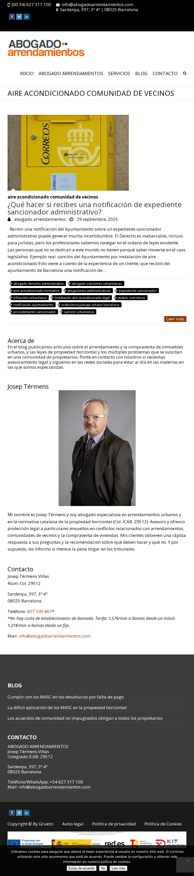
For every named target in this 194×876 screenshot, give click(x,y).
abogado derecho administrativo (38, 283)
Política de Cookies (163, 824)
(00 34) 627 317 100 (31, 4)
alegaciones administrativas (89, 290)
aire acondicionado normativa (36, 290)
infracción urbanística (29, 297)
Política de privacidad (114, 824)
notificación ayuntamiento (33, 304)
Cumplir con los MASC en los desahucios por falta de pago (66, 697)
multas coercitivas (131, 297)
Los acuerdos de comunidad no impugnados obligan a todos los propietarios (85, 718)
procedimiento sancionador (34, 312)
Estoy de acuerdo (81, 868)
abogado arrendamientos (39, 219)
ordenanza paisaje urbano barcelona (90, 304)
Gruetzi (46, 824)
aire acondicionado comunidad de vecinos (53, 197)
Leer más (175, 319)
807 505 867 (39, 611)
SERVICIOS (119, 73)
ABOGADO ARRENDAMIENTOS (71, 73)
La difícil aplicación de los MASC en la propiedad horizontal (67, 707)
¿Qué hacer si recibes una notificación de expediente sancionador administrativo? (95, 208)
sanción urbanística (79, 312)
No (103, 868)
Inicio (27, 73)
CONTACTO (165, 73)
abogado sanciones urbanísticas (97, 283)
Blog (141, 73)
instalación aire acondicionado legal (82, 297)
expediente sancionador (138, 290)
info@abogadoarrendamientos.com (97, 4)
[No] (187, 860)
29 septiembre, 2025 (97, 219)
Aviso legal (73, 824)
